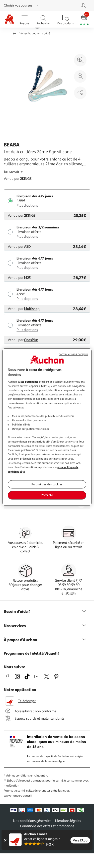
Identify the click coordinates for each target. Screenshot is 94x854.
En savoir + (13, 171)
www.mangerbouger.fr (18, 796)
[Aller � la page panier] (84, 19)
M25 (27, 278)
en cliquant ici (39, 776)
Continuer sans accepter (73, 354)
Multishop (32, 309)
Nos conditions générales (32, 821)
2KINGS (26, 179)
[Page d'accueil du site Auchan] (9, 19)
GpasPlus (31, 340)
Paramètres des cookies (47, 484)
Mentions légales (68, 821)
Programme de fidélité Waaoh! (31, 653)
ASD (27, 246)
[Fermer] (5, 840)
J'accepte (47, 495)
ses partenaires (29, 381)
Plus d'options (27, 205)
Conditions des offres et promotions (47, 826)
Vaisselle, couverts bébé (35, 33)
